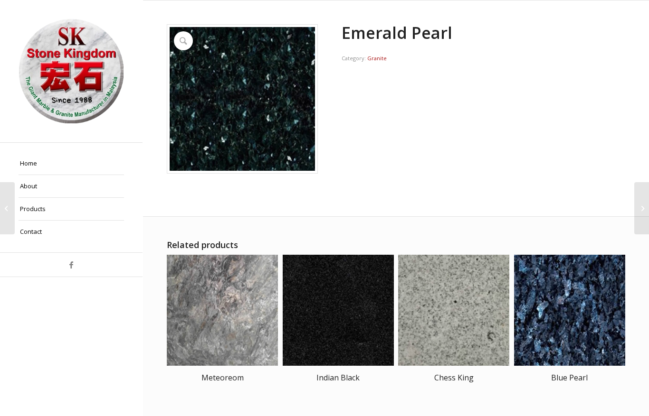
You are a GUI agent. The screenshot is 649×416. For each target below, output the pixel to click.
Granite (377, 58)
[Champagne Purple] (7, 208)
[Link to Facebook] (71, 265)
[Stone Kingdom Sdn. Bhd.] (71, 71)
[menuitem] (71, 163)
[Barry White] (641, 208)
